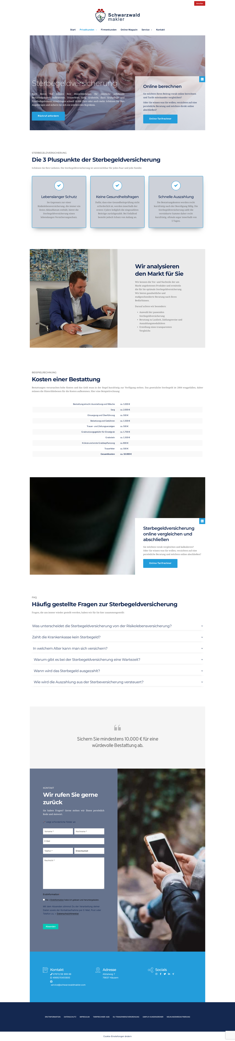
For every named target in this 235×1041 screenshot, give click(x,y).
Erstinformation (57, 900)
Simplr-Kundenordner (153, 1017)
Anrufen (199, 3)
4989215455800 (61, 977)
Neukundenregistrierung (178, 1017)
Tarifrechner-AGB (101, 1017)
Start (73, 29)
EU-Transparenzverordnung (126, 1017)
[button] (117, 626)
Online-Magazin (129, 29)
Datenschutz (70, 1017)
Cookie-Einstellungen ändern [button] (117, 1036)
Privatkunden (87, 29)
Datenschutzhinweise (68, 913)
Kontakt (160, 29)
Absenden (51, 926)
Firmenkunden (109, 29)
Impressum (85, 1017)
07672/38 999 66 (61, 974)
